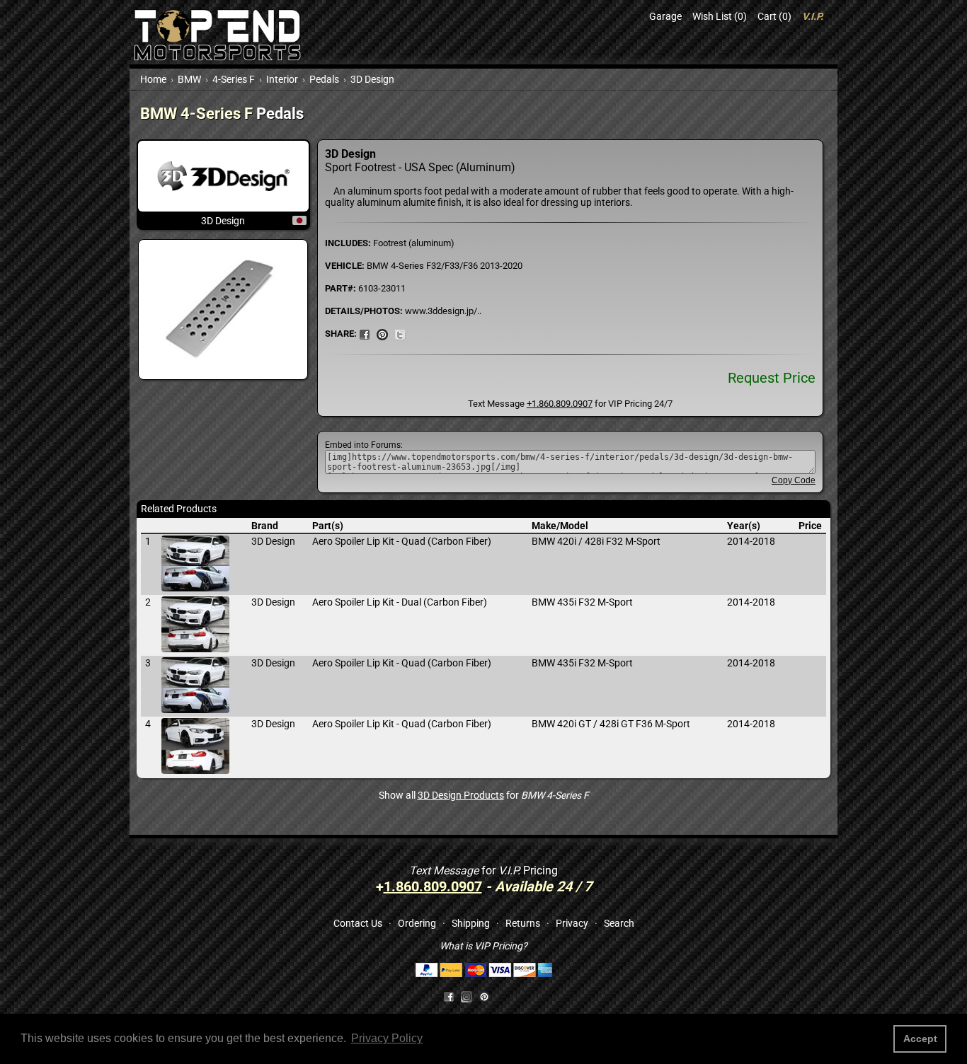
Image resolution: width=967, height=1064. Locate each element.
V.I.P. (812, 16)
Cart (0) (774, 16)
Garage (665, 16)
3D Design (372, 79)
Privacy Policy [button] (387, 1038)
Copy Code (794, 480)
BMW (189, 79)
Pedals (324, 79)
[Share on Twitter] (400, 333)
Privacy (572, 923)
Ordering (417, 923)
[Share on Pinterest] (382, 333)
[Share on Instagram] (470, 996)
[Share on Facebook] (448, 996)
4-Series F (233, 79)
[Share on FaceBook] (364, 333)
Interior (282, 79)
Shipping (471, 923)
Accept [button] (920, 1038)
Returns (522, 923)
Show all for (484, 795)
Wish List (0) (719, 16)
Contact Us (357, 923)
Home (153, 79)
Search (619, 923)
